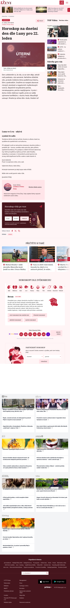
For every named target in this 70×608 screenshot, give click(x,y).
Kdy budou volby (61, 562)
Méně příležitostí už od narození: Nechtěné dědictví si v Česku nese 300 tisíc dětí (23, 9)
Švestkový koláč (62, 567)
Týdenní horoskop (39, 315)
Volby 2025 (40, 565)
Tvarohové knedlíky (40, 567)
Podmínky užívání (9, 591)
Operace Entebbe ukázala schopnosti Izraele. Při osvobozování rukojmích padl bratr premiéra (16, 458)
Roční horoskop (31, 320)
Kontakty (21, 588)
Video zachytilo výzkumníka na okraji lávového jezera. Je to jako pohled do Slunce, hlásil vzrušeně (17, 466)
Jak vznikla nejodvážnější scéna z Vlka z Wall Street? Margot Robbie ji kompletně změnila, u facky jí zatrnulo (18, 506)
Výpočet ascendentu (29, 567)
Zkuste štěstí (58, 333)
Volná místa (7, 583)
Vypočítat (44, 361)
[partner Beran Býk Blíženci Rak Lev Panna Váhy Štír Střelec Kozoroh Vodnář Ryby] (53, 356)
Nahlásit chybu (8, 602)
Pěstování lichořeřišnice (16, 567)
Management (22, 580)
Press (20, 583)
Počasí (54, 562)
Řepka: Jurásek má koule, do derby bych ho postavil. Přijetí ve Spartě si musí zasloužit (17, 418)
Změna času (44, 562)
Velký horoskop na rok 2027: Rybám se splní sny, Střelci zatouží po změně (56, 9)
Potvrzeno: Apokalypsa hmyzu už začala (14, 449)
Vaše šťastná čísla (34, 330)
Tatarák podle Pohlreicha (58, 565)
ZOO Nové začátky (10, 565)
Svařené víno (47, 565)
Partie (49, 562)
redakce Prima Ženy (8, 24)
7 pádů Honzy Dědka (30, 565)
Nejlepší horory (28, 562)
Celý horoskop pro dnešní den (19, 315)
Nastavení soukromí (24, 602)
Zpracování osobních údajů (25, 591)
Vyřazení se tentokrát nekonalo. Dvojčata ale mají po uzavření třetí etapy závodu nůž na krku (62, 81)
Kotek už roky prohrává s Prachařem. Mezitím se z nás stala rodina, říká (51, 410)
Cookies (6, 595)
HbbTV (6, 588)
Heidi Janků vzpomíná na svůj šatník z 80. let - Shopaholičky (62, 43)
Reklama (6, 585)
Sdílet (40, 21)
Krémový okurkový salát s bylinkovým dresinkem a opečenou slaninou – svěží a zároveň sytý (50, 458)
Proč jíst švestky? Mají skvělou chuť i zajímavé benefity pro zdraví (18, 538)
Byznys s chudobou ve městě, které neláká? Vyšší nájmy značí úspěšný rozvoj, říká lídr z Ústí (18, 410)
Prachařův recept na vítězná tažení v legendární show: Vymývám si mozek (51, 418)
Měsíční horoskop (15, 320)
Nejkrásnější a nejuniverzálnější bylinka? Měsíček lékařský (16, 529)
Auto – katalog (19, 565)
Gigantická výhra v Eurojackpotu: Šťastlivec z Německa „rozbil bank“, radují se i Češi (18, 427)
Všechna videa (63, 20)
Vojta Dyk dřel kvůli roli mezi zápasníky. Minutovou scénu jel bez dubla (62, 67)
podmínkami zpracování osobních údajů (15, 223)
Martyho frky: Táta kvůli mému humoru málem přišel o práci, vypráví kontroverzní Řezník (51, 490)
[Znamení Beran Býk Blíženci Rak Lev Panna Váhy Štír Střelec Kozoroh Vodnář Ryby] (16, 218)
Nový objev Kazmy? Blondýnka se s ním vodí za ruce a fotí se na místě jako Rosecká (51, 506)
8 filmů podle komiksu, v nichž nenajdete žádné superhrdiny (15, 498)
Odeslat (24, 218)
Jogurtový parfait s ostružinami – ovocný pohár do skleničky (50, 450)
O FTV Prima (7, 580)
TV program (36, 562)
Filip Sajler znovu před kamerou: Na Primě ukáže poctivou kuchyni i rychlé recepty (62, 74)
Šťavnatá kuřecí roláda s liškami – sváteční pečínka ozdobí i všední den (50, 466)
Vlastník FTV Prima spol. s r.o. (10, 598)
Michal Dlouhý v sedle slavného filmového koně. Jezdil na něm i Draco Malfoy (14, 267)
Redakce (21, 598)
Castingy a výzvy (23, 585)
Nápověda (22, 595)
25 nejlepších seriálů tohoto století (12, 489)
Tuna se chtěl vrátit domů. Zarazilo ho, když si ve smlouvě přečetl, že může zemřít (42, 268)
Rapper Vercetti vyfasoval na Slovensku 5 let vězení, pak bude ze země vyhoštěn (52, 498)
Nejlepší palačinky (52, 567)
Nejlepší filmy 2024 (17, 562)
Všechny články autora (35, 187)
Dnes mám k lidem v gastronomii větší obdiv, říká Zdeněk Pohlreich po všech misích (52, 427)
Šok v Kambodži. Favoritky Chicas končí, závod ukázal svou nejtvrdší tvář (62, 88)
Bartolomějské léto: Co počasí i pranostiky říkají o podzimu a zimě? (16, 546)
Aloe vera (5, 567)
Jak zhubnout (7, 562)
